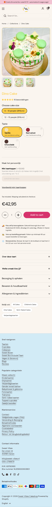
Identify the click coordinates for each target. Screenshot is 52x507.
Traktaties (6, 395)
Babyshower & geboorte (12, 389)
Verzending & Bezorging (12, 420)
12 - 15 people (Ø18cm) (14, 117)
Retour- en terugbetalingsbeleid (15, 434)
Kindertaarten (8, 378)
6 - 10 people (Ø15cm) (14, 111)
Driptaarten (7, 380)
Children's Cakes (30, 304)
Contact (5, 414)
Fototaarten (7, 392)
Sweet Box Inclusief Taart (12, 355)
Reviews (5, 364)
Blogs (4, 361)
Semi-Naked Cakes (23, 310)
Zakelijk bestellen (9, 403)
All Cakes (16, 304)
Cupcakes (6, 347)
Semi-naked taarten (10, 397)
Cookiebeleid (7, 428)
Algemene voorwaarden (12, 425)
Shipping (15, 197)
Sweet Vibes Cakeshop (28, 496)
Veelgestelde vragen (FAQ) (13, 417)
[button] (5, 215)
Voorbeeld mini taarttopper (14, 187)
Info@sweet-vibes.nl (11, 458)
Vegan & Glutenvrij (10, 358)
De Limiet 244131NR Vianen (8, 452)
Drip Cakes (8, 310)
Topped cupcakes (9, 400)
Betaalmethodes (9, 423)
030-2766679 (8, 461)
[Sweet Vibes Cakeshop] (26, 9)
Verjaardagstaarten (11, 315)
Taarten (5, 344)
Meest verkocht (8, 375)
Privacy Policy (8, 431)
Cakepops (6, 350)
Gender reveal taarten (11, 386)
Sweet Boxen (7, 352)
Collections (14, 23)
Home (4, 23)
